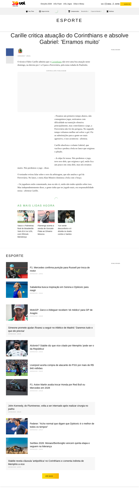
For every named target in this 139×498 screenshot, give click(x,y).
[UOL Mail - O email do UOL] (107, 4)
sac (102, 4)
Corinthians (56, 61)
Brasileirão (84, 11)
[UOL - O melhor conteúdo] (18, 4)
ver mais (49, 476)
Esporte (69, 20)
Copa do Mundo (95, 11)
